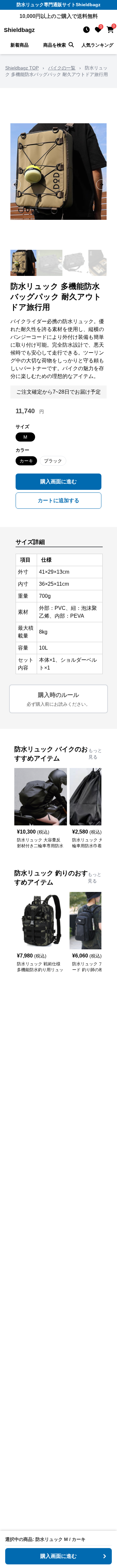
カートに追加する (58, 500)
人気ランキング (97, 45)
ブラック (53, 460)
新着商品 (19, 45)
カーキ (26, 460)
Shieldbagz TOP (22, 67)
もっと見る (95, 754)
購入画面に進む (58, 481)
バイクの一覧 (61, 67)
